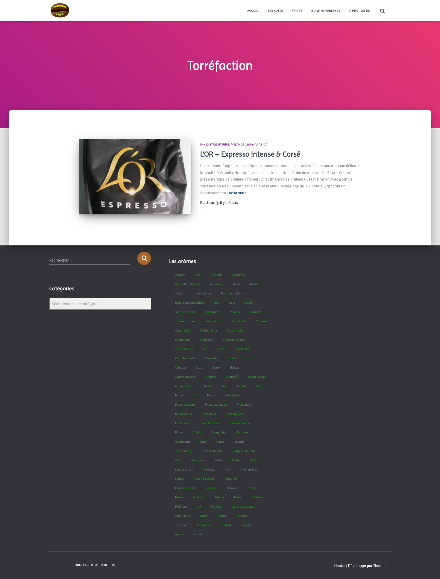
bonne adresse (185, 311)
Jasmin (239, 441)
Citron (222, 348)
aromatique (203, 293)
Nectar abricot (184, 469)
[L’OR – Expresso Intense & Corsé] (135, 176)
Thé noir (180, 524)
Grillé (202, 441)
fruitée (196, 432)
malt (177, 460)
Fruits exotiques (216, 404)
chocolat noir (183, 348)
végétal (246, 524)
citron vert (242, 348)
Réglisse (216, 506)
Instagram (64, 565)
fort (194, 395)
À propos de (359, 10)
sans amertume (242, 506)
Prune (179, 497)
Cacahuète (213, 311)
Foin (259, 385)
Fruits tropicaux (209, 422)
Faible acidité (257, 376)
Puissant (199, 497)
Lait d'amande (212, 450)
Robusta (180, 506)
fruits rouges (233, 413)
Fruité (179, 432)
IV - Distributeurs (214, 144)
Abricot (179, 274)
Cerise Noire (235, 330)
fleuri (207, 385)
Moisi (253, 460)
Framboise (232, 395)
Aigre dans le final (187, 283)
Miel (217, 460)
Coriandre (211, 358)
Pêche (219, 497)
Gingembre (218, 432)
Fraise (211, 395)
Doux (216, 367)
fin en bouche (184, 385)
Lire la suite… (238, 193)
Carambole (237, 321)
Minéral (235, 460)
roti (198, 506)
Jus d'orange (184, 450)
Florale (241, 385)
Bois (231, 302)
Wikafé (297, 10)
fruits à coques (240, 422)
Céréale (180, 367)
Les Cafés (275, 10)
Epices (234, 367)
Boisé (248, 302)
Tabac (222, 515)
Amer (236, 283)
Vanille (226, 524)
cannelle (255, 311)
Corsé (232, 358)
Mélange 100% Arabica (249, 144)
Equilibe (210, 376)
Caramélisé (182, 330)
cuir (248, 358)
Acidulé (217, 274)
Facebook (54, 565)
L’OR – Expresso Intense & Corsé (250, 154)
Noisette (209, 469)
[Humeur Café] (60, 10)
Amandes (216, 283)
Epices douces (185, 376)
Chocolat (206, 339)
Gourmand (182, 441)
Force (179, 395)
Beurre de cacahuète (189, 302)
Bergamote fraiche (233, 293)
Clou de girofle (185, 358)
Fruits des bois (185, 404)
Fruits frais (243, 404)
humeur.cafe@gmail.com (95, 565)
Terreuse (242, 515)
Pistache (212, 487)
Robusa (257, 497)
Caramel (261, 321)
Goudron (242, 432)
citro (205, 348)
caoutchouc (212, 321)
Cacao (235, 311)
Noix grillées (249, 469)
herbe (220, 441)
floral (223, 385)
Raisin (238, 497)
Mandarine (197, 460)
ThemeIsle (382, 565)
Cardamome (208, 330)
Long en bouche (243, 450)
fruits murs (208, 413)
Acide (198, 274)
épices (179, 534)
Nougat (180, 478)
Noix (228, 469)
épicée (198, 534)
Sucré (204, 515)
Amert (254, 283)
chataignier (182, 339)
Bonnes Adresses (325, 10)
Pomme (251, 487)
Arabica (180, 293)
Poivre (232, 487)
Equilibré (232, 376)
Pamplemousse (185, 487)
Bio (216, 302)
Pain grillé (230, 478)
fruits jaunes (183, 413)
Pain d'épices (204, 478)
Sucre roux (182, 515)
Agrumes (238, 274)
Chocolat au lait (233, 339)
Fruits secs (182, 422)
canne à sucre (185, 321)
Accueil (253, 10)
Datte (199, 367)
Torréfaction (204, 524)
